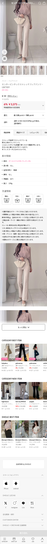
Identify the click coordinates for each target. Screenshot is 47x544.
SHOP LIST (14, 541)
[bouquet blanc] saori (8, 440)
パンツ (4, 81)
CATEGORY (5, 541)
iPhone (6, 489)
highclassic (5, 401)
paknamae (19, 363)
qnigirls (31, 401)
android (15, 489)
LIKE (33, 541)
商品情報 (7, 132)
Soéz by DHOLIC (21, 401)
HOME (23, 541)
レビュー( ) (34, 132)
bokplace (5, 363)
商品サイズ (20, 132)
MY (42, 541)
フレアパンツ (13, 81)
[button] (43, 29)
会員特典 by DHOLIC (23, 464)
